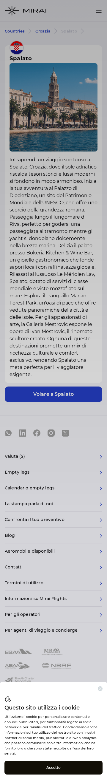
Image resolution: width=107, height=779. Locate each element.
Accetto (53, 767)
